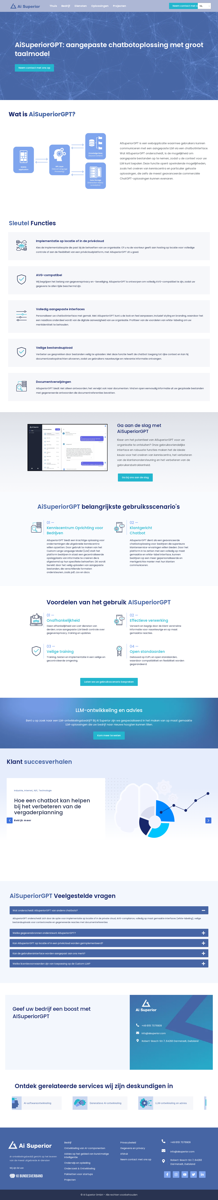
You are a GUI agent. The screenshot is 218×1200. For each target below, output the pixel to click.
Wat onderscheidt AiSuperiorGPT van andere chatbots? (45, 910)
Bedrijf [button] (65, 6)
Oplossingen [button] (100, 6)
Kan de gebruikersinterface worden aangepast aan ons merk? (49, 953)
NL (201, 5)
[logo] (25, 6)
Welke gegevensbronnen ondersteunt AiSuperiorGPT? (44, 933)
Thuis (53, 6)
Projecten (119, 6)
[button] (10, 820)
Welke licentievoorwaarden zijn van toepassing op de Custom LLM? (51, 963)
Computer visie (22, 790)
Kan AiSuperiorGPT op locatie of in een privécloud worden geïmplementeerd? (58, 943)
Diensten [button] (81, 6)
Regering (35, 790)
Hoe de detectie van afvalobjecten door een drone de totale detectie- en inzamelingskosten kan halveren (54, 812)
